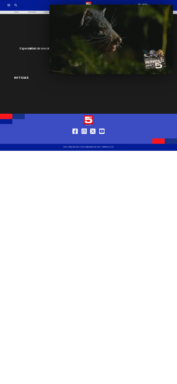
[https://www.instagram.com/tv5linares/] (84, 139)
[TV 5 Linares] (16, 8)
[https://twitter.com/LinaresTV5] (92, 139)
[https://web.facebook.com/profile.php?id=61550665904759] (75, 139)
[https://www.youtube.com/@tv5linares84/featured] (102, 139)
